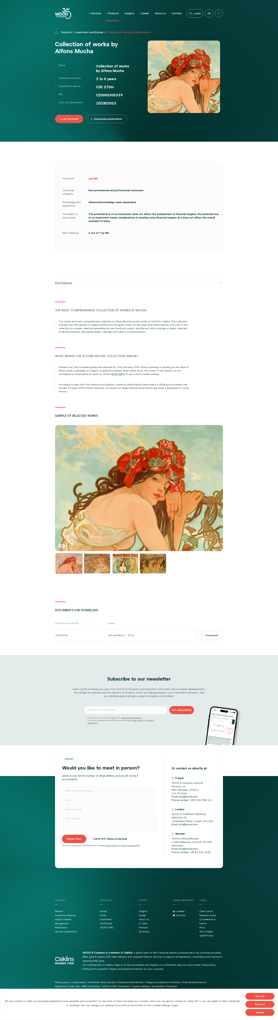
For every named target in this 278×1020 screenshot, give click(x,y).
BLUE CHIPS (117, 374)
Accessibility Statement (164, 986)
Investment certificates (89, 32)
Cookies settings (140, 986)
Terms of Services (117, 838)
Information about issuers (101, 982)
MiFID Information (91, 986)
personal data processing (131, 718)
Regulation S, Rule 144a (67, 986)
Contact (177, 13)
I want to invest (69, 119)
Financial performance (194, 982)
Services (96, 13)
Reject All (260, 1004)
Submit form (74, 839)
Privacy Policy (137, 720)
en (209, 13)
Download (212, 635)
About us (160, 13)
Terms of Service (128, 846)
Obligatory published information (163, 982)
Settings (260, 1012)
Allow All (259, 996)
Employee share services (130, 982)
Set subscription (182, 710)
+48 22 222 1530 (200, 852)
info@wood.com (188, 796)
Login (197, 13)
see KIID (93, 178)
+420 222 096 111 (201, 800)
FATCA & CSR (109, 986)
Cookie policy (78, 982)
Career (145, 13)
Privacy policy (62, 982)
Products (113, 13)
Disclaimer (124, 986)
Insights (129, 13)
